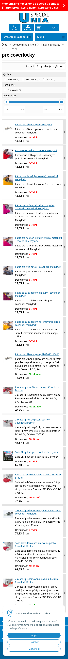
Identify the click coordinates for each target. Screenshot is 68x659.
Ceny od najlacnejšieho (49, 66)
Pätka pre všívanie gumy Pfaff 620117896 (37, 354)
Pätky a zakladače (50, 44)
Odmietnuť (34, 648)
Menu (40, 36)
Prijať (34, 635)
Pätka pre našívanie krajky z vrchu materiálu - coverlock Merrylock (38, 239)
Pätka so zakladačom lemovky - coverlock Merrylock (37, 294)
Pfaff (51, 79)
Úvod (4, 44)
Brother (13, 79)
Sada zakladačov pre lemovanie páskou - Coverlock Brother (37, 544)
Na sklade (14, 90)
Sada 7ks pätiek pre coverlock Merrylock (36, 452)
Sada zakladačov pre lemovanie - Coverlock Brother (38, 476)
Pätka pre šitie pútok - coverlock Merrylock (38, 266)
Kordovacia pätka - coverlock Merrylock (36, 150)
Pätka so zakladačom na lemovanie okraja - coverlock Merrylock (38, 323)
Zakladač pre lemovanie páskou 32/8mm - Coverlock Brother (37, 580)
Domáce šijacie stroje (24, 44)
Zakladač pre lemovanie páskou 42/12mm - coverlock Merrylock (38, 512)
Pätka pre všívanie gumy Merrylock (33, 124)
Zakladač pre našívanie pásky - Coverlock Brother (37, 389)
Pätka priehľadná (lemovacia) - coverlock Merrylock (36, 178)
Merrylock (33, 79)
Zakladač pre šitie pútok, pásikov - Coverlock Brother (33, 421)
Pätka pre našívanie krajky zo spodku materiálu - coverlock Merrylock (34, 207)
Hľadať (14, 29)
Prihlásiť (27, 29)
